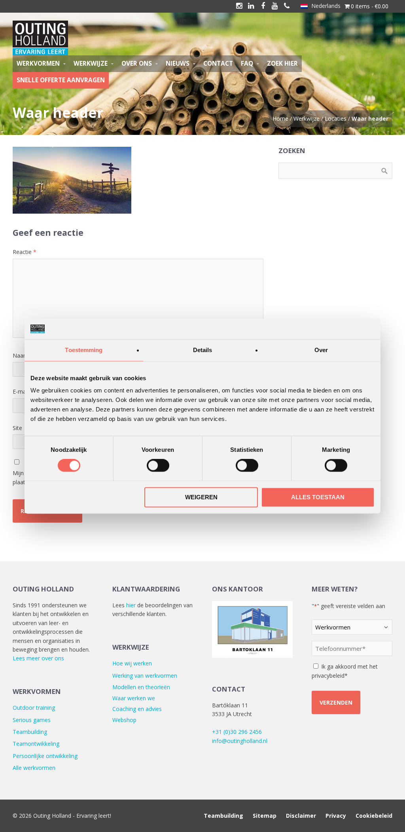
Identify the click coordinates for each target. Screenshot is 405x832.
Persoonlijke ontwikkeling (45, 756)
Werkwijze (306, 118)
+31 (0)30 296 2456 (237, 731)
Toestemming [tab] (83, 350)
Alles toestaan (317, 497)
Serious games (32, 720)
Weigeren (201, 497)
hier (131, 605)
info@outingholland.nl (239, 741)
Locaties (335, 118)
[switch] (158, 465)
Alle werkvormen (34, 767)
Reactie (24, 252)
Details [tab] (202, 350)
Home (280, 118)
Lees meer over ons (38, 658)
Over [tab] (321, 350)
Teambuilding (30, 731)
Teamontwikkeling (36, 743)
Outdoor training (34, 707)
